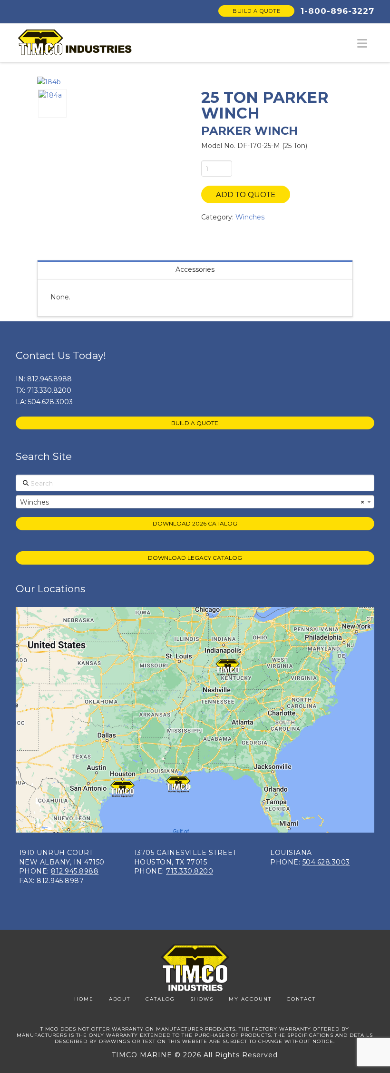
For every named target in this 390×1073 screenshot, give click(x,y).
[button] (362, 43)
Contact (301, 999)
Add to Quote (245, 194)
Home (84, 999)
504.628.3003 (50, 401)
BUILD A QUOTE (194, 423)
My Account (250, 999)
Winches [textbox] (192, 502)
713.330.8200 (49, 390)
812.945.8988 (49, 379)
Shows (202, 999)
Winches (249, 217)
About (119, 999)
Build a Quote (257, 11)
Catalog (160, 999)
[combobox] (195, 501)
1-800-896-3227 (337, 11)
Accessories (195, 269)
